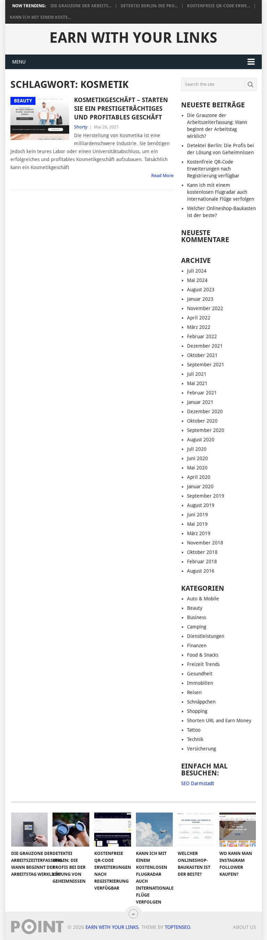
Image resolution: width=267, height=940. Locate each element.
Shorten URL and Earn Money (219, 720)
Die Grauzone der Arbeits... (80, 5)
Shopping (197, 711)
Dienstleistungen (205, 636)
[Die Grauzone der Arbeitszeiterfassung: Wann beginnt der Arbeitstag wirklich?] (29, 830)
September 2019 (205, 496)
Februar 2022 (202, 336)
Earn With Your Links (133, 38)
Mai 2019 (197, 524)
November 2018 (205, 543)
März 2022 (198, 327)
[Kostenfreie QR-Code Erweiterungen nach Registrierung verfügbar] (112, 830)
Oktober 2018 (202, 552)
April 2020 (198, 477)
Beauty (194, 608)
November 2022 (205, 308)
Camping (196, 627)
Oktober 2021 (202, 355)
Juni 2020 (197, 458)
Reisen (194, 692)
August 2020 (201, 439)
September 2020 (205, 430)
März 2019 (198, 533)
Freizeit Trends (203, 664)
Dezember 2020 (205, 411)
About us (244, 927)
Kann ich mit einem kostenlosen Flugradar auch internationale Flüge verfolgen (220, 192)
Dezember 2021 (205, 346)
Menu (19, 62)
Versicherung (201, 748)
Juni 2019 (197, 514)
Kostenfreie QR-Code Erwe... (218, 5)
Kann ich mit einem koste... (40, 17)
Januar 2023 (200, 299)
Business (196, 617)
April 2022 (198, 318)
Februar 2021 (202, 393)
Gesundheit (199, 673)
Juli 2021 (197, 374)
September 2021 (205, 364)
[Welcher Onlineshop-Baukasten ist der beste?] (196, 830)
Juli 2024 (197, 271)
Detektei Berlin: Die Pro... (149, 5)
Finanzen (197, 645)
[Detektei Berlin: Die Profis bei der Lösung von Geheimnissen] (70, 830)
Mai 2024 (197, 280)
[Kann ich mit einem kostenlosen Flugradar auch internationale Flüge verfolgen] (154, 830)
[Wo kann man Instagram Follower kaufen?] (237, 830)
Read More (162, 175)
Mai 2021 (197, 383)
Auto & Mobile (203, 598)
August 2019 (201, 505)
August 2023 (201, 289)
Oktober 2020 (202, 421)
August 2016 (201, 571)
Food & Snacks (202, 655)
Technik (195, 739)
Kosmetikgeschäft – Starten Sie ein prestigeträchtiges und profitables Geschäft (121, 108)
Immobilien (200, 683)
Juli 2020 (197, 449)
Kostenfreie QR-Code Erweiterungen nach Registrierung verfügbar (213, 168)
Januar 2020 (200, 486)
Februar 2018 (202, 561)
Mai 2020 (197, 468)
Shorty (80, 127)
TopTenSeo (177, 927)
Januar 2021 (200, 402)
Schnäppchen (201, 702)
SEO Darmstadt (197, 783)
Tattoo (194, 730)
